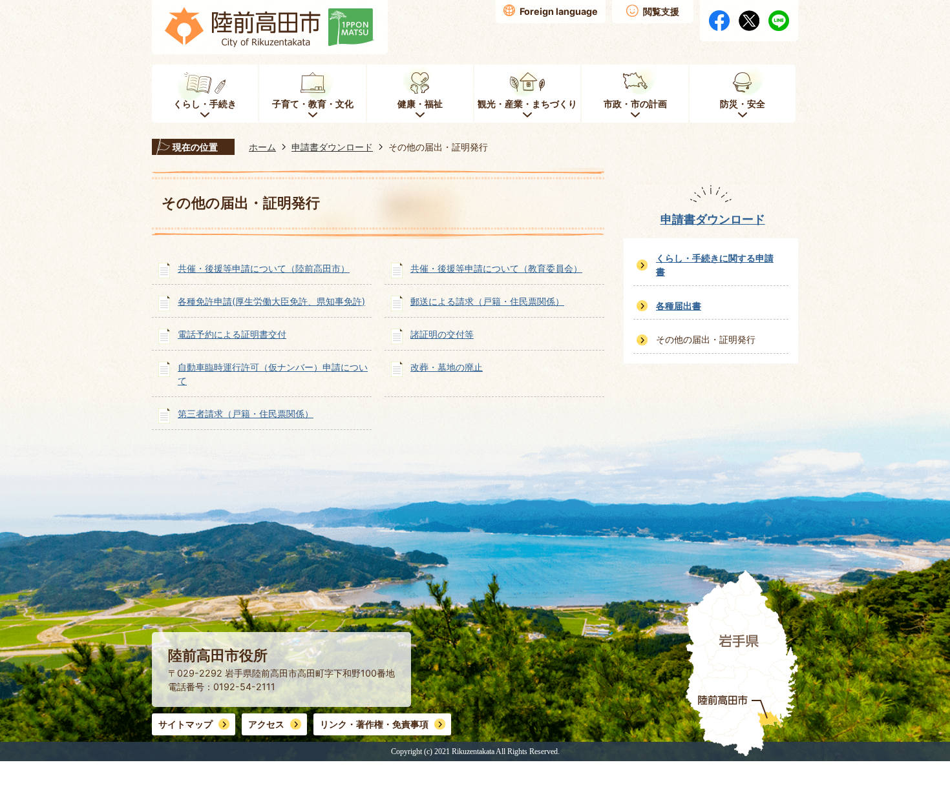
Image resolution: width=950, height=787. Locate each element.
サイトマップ (185, 724)
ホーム (262, 146)
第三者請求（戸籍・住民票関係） (245, 413)
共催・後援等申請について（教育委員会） (496, 268)
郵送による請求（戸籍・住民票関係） (487, 301)
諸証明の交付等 (442, 334)
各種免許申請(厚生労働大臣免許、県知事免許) (271, 301)
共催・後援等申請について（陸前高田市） (264, 268)
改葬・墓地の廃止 (446, 367)
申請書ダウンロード (332, 146)
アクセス (266, 724)
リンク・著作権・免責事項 (374, 724)
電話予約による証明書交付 (232, 334)
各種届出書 (678, 305)
